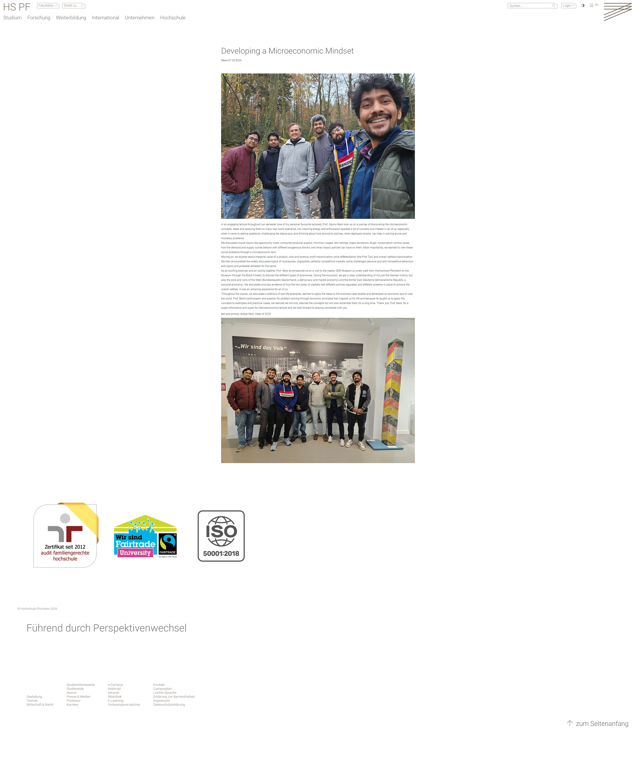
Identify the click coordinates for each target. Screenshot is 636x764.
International (105, 18)
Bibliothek (115, 697)
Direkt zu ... (72, 5)
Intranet (113, 693)
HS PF (16, 7)
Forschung (38, 18)
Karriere (72, 705)
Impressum (161, 701)
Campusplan (162, 689)
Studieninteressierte (81, 685)
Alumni (72, 693)
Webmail (114, 689)
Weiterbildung (71, 18)
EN (596, 4)
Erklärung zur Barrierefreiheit (173, 697)
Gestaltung (34, 697)
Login (567, 5)
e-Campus (115, 685)
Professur (74, 701)
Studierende (75, 689)
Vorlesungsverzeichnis (124, 705)
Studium (12, 18)
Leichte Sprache (164, 693)
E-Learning (115, 701)
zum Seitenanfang (601, 724)
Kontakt (159, 685)
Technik (32, 701)
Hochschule (173, 18)
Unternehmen (140, 18)
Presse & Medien (78, 697)
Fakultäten (46, 5)
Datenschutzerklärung (169, 705)
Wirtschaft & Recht (39, 705)
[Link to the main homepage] (618, 11)
